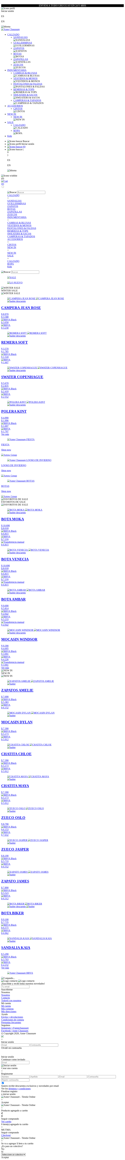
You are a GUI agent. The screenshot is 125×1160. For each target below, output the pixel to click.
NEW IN (11, 114)
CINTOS (17, 108)
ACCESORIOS (15, 106)
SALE (10, 122)
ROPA (16, 130)
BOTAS (17, 53)
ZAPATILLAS (20, 59)
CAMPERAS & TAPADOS (27, 100)
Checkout (6, 1135)
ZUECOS (18, 64)
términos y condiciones (20, 1088)
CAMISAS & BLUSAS (25, 73)
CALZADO (13, 34)
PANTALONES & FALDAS (27, 84)
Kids (9, 136)
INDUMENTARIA (17, 70)
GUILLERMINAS (22, 42)
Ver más (5, 434)
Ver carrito (6, 1121)
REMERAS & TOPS (23, 89)
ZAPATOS (18, 48)
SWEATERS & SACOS (25, 95)
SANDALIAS (20, 37)
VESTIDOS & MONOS (25, 78)
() (23, 146)
